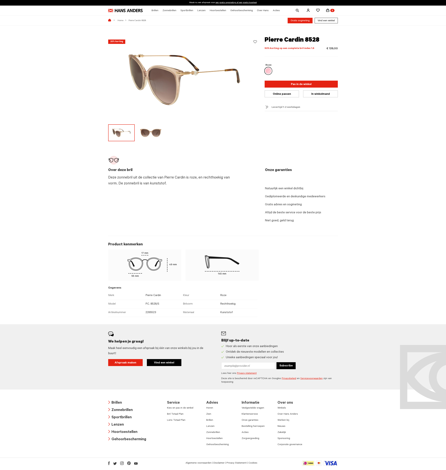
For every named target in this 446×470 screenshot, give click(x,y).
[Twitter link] (115, 463)
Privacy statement (247, 373)
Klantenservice (250, 414)
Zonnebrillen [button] (169, 10)
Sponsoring (284, 438)
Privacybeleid (289, 378)
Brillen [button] (155, 10)
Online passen (282, 94)
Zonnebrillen (120, 410)
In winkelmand (320, 94)
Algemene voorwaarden (199, 463)
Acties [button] (276, 10)
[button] (308, 10)
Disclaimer (219, 463)
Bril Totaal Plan (175, 414)
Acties (245, 432)
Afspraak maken (125, 362)
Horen (209, 408)
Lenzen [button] (201, 10)
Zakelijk (282, 432)
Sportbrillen (120, 417)
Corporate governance (290, 444)
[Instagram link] (122, 463)
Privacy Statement (236, 463)
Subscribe (286, 365)
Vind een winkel (326, 21)
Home (120, 21)
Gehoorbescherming (127, 439)
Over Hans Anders (288, 414)
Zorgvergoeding (250, 438)
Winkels (282, 408)
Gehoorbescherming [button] (241, 10)
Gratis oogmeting (300, 21)
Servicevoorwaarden (311, 378)
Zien (208, 414)
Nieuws (281, 426)
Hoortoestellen (122, 432)
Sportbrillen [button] (186, 10)
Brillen (115, 403)
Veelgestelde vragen (253, 408)
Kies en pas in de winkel (180, 408)
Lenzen (116, 425)
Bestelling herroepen (253, 426)
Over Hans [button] (263, 10)
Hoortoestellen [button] (218, 10)
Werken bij (283, 420)
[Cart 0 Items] (328, 10)
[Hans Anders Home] (125, 10)
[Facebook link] (109, 463)
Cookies (252, 463)
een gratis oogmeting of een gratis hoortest (236, 3)
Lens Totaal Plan (176, 420)
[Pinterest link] (129, 463)
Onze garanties (250, 420)
